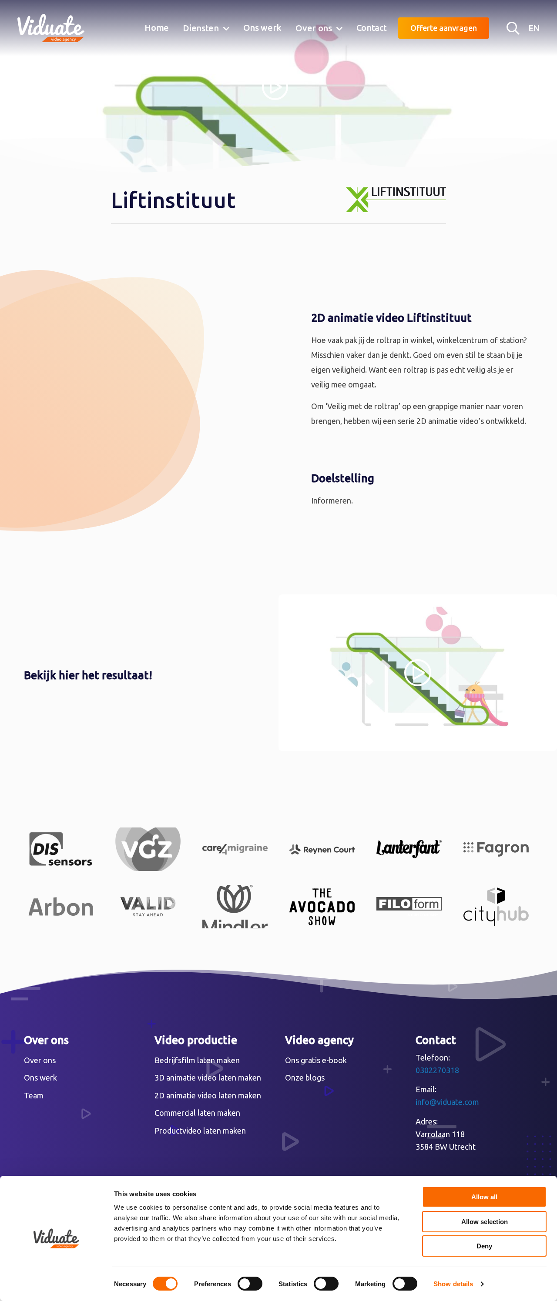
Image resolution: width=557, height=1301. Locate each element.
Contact (371, 28)
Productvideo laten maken (200, 1130)
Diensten (201, 28)
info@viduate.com (447, 1102)
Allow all (484, 1197)
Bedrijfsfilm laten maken (197, 1060)
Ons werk (262, 28)
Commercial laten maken (197, 1112)
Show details (453, 1284)
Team (34, 1095)
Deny (484, 1246)
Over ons (313, 28)
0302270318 (437, 1070)
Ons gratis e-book (316, 1060)
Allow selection (484, 1221)
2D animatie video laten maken (207, 1095)
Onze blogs (305, 1077)
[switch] (250, 1284)
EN (534, 28)
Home (156, 28)
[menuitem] (157, 28)
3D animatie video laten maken (207, 1077)
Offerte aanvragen (443, 27)
